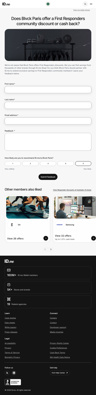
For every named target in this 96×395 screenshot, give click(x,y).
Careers (53, 318)
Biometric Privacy (12, 357)
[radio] (13, 163)
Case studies (10, 318)
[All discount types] (48, 4)
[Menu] (91, 4)
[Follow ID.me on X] (7, 372)
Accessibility (10, 343)
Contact (53, 322)
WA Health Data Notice (60, 357)
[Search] (85, 4)
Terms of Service (12, 352)
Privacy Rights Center (59, 343)
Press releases (11, 332)
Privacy (8, 348)
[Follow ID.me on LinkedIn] (13, 372)
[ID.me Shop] (7, 4)
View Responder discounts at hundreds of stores (72, 190)
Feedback (10, 131)
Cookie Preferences (58, 348)
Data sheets (10, 322)
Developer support (58, 327)
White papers (10, 327)
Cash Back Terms (57, 352)
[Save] (45, 200)
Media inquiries (56, 332)
